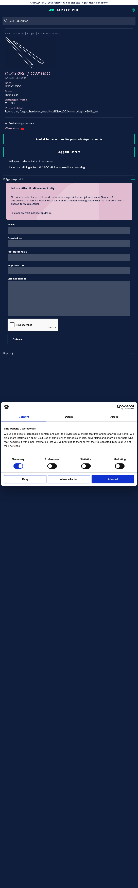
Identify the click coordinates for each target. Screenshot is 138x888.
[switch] (52, 466)
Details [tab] (69, 416)
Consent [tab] (24, 416)
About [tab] (114, 416)
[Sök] (6, 21)
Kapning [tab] (8, 353)
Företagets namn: (17, 252)
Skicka (17, 339)
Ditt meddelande (17, 279)
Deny (25, 479)
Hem (7, 33)
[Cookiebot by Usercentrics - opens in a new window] (119, 407)
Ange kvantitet (16, 265)
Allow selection (69, 479)
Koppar (31, 33)
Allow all (113, 479)
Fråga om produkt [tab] (14, 179)
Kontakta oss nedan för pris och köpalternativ (69, 139)
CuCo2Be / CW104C (49, 33)
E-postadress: (15, 238)
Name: (11, 225)
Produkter (18, 33)
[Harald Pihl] (64, 9)
